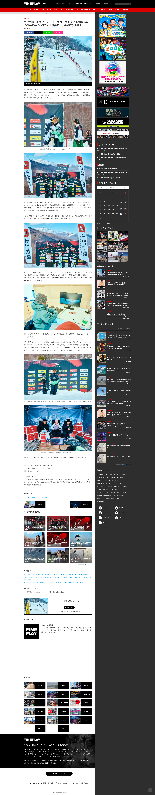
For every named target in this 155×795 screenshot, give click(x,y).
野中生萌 (116, 474)
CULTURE (117, 9)
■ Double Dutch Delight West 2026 (108, 154)
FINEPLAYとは (35, 783)
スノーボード (46, 592)
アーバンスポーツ (114, 483)
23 (125, 209)
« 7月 (100, 187)
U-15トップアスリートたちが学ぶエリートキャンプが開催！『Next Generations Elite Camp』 (54, 582)
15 (121, 205)
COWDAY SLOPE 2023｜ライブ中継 (36, 497)
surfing (117, 486)
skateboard (120, 477)
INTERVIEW (60, 4)
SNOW (95, 9)
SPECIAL (107, 4)
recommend (100, 501)
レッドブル (109, 474)
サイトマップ (74, 783)
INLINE (110, 9)
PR (103, 474)
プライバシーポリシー (62, 783)
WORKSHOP (88, 4)
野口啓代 (117, 480)
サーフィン (100, 498)
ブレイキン (116, 495)
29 (121, 214)
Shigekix (123, 474)
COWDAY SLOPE (29, 592)
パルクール (100, 486)
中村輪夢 (112, 477)
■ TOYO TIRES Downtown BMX (107, 168)
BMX (61, 9)
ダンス (118, 489)
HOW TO (79, 4)
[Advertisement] (42, 660)
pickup (38, 592)
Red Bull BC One (102, 483)
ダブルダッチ (111, 492)
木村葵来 (61, 592)
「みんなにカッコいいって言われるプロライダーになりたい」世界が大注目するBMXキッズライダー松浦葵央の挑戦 (57, 578)
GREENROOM (101, 480)
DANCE (49, 9)
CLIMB (55, 9)
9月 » (125, 187)
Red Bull (108, 495)
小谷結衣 (54, 592)
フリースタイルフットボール (106, 489)
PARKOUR (102, 9)
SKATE (36, 9)
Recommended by (81, 564)
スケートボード (110, 498)
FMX (77, 9)
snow (26, 18)
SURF (42, 9)
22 (121, 209)
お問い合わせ (84, 783)
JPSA (99, 474)
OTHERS (125, 9)
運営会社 (44, 783)
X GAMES (124, 486)
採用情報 (51, 783)
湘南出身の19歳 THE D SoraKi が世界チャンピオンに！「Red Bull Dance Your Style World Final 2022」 (57, 574)
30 (125, 214)
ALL (30, 9)
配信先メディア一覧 (59, 773)
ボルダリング (101, 492)
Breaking (110, 480)
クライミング (121, 492)
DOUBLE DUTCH (85, 9)
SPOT (98, 4)
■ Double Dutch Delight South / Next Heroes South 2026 (112, 149)
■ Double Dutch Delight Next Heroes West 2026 (111, 158)
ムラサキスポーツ (102, 477)
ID (69, 4)
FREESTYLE (69, 9)
